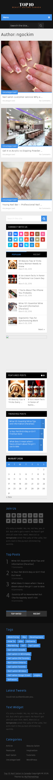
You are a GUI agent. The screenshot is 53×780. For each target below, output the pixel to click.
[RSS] (37, 245)
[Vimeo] (21, 239)
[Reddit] (15, 245)
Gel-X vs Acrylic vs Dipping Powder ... (22, 150)
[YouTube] (43, 239)
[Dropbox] (21, 245)
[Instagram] (37, 234)
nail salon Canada (16, 650)
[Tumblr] (32, 239)
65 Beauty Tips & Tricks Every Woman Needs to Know (30, 264)
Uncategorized (9, 92)
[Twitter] (15, 239)
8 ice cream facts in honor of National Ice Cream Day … (32, 278)
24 (9, 488)
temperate (11, 538)
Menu (6, 17)
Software (12, 679)
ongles (37, 675)
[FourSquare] (10, 245)
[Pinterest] (32, 234)
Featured (10, 750)
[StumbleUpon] (26, 239)
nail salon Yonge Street (19, 675)
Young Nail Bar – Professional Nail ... (22, 204)
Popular (16, 254)
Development (36, 637)
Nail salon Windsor (17, 671)
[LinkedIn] (10, 239)
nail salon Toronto (17, 667)
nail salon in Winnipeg (19, 654)
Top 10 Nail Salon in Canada (17, 773)
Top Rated (16, 613)
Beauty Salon (33, 746)
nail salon (34, 645)
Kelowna (30, 641)
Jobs (21, 641)
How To (11, 641)
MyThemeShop (31, 776)
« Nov (9, 497)
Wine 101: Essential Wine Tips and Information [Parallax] (31, 306)
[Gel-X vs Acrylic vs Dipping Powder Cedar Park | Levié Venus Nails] (26, 127)
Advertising (13, 637)
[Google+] (26, 234)
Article (9, 746)
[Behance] (15, 234)
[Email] (32, 245)
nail (23, 645)
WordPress (31, 760)
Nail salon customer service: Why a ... (22, 97)
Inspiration (31, 750)
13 (26, 479)
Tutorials (30, 755)
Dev (24, 637)
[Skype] (26, 245)
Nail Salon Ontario (17, 662)
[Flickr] (21, 234)
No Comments (45, 101)
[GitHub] (37, 239)
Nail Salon (11, 755)
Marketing (13, 645)
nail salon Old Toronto (18, 658)
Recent (36, 254)
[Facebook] (10, 234)
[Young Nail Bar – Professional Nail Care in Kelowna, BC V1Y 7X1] (26, 181)
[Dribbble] (43, 234)
